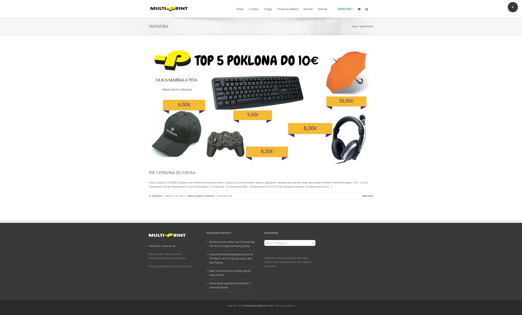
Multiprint (157, 195)
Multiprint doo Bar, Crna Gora (258, 305)
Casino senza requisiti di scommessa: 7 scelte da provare (230, 285)
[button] (366, 9)
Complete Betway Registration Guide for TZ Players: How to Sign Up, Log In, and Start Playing (231, 258)
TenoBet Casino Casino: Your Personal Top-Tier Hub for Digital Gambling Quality (232, 244)
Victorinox (209, 195)
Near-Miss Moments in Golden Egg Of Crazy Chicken (230, 273)
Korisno (191, 195)
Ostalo (199, 195)
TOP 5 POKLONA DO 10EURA (172, 172)
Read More (368, 195)
